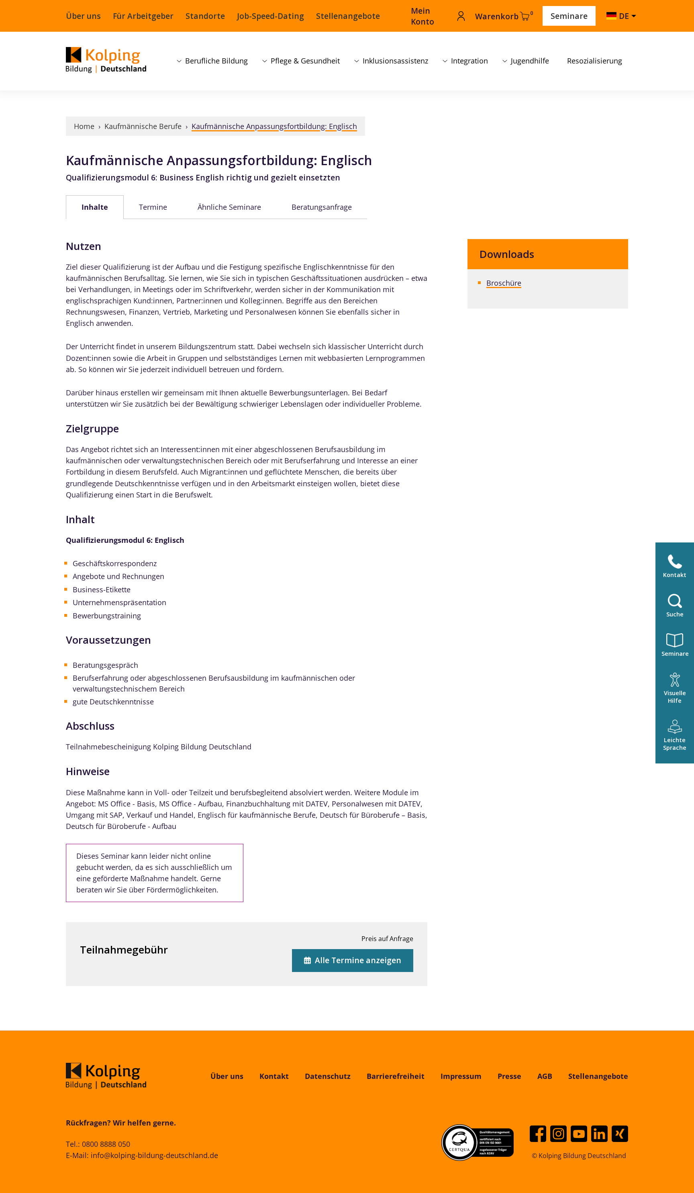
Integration (469, 60)
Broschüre (503, 283)
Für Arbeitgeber (143, 15)
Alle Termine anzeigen (358, 960)
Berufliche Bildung (216, 60)
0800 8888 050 (106, 1144)
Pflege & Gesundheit (305, 60)
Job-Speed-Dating (270, 15)
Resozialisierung (594, 60)
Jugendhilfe (530, 60)
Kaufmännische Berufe (143, 126)
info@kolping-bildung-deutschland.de (154, 1155)
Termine (153, 207)
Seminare (569, 15)
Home (84, 126)
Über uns (83, 15)
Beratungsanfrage (322, 207)
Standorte (205, 15)
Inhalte (95, 207)
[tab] (95, 207)
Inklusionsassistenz (395, 60)
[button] (674, 688)
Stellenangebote (348, 15)
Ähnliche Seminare (229, 207)
